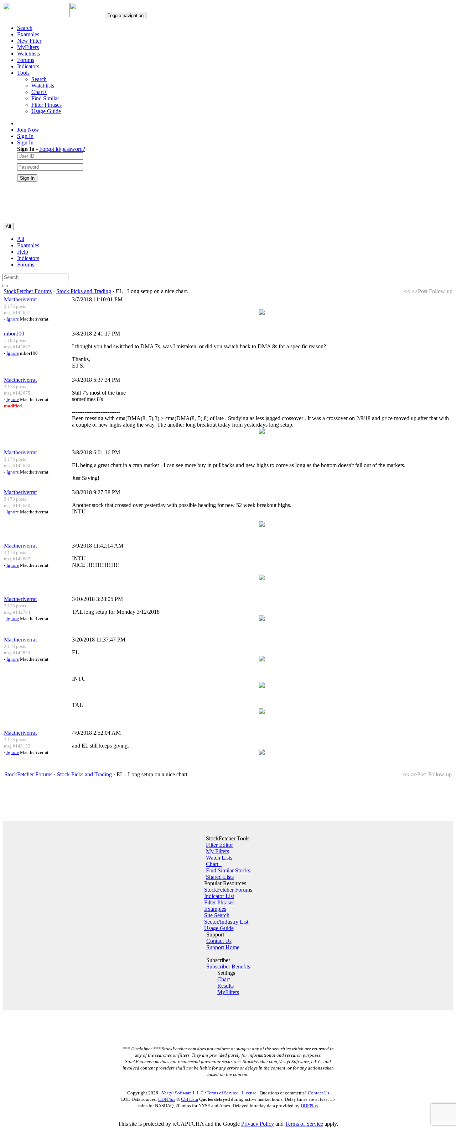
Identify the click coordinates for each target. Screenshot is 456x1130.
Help (22, 252)
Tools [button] (23, 73)
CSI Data (189, 1099)
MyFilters (28, 47)
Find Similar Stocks (228, 870)
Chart (223, 979)
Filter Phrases (46, 105)
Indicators (28, 66)
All (20, 239)
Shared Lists (220, 877)
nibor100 (14, 334)
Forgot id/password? (62, 149)
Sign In (25, 136)
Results (225, 986)
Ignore (12, 319)
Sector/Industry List (226, 922)
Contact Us (219, 941)
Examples (28, 34)
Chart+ (39, 92)
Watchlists (28, 54)
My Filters (217, 851)
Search (24, 28)
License (249, 1092)
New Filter (29, 41)
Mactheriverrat (20, 299)
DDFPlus (166, 1099)
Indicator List (219, 896)
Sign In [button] (25, 142)
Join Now (28, 130)
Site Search (216, 915)
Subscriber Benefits (228, 966)
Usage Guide (46, 111)
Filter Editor (219, 845)
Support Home (222, 947)
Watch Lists (219, 858)
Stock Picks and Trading (83, 291)
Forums (25, 60)
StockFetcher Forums (28, 291)
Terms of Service (222, 1092)
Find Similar (45, 98)
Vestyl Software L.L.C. (183, 1092)
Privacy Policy (257, 1124)
